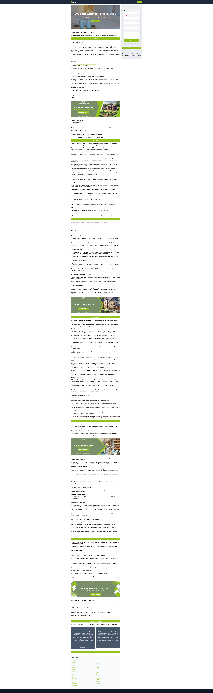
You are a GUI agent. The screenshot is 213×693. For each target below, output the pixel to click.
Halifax (97, 661)
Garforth (97, 665)
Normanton (98, 676)
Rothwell (97, 660)
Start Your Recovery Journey (95, 539)
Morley (73, 680)
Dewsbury (98, 667)
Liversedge (74, 683)
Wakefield (98, 674)
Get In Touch (131, 47)
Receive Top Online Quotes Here (95, 621)
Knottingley (98, 683)
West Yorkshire (75, 678)
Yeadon (72, 618)
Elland (97, 672)
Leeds (73, 676)
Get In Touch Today (95, 38)
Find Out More (95, 317)
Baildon (76, 618)
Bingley (73, 669)
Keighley (74, 674)
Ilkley (83, 618)
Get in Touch (95, 140)
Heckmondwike (75, 685)
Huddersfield (98, 677)
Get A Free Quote (95, 651)
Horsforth (80, 618)
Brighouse (98, 663)
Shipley (85, 618)
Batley (73, 681)
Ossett (97, 670)
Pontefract (98, 681)
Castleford (98, 679)
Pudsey (73, 671)
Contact (139, 1)
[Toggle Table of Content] (82, 42)
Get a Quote (94, 20)
